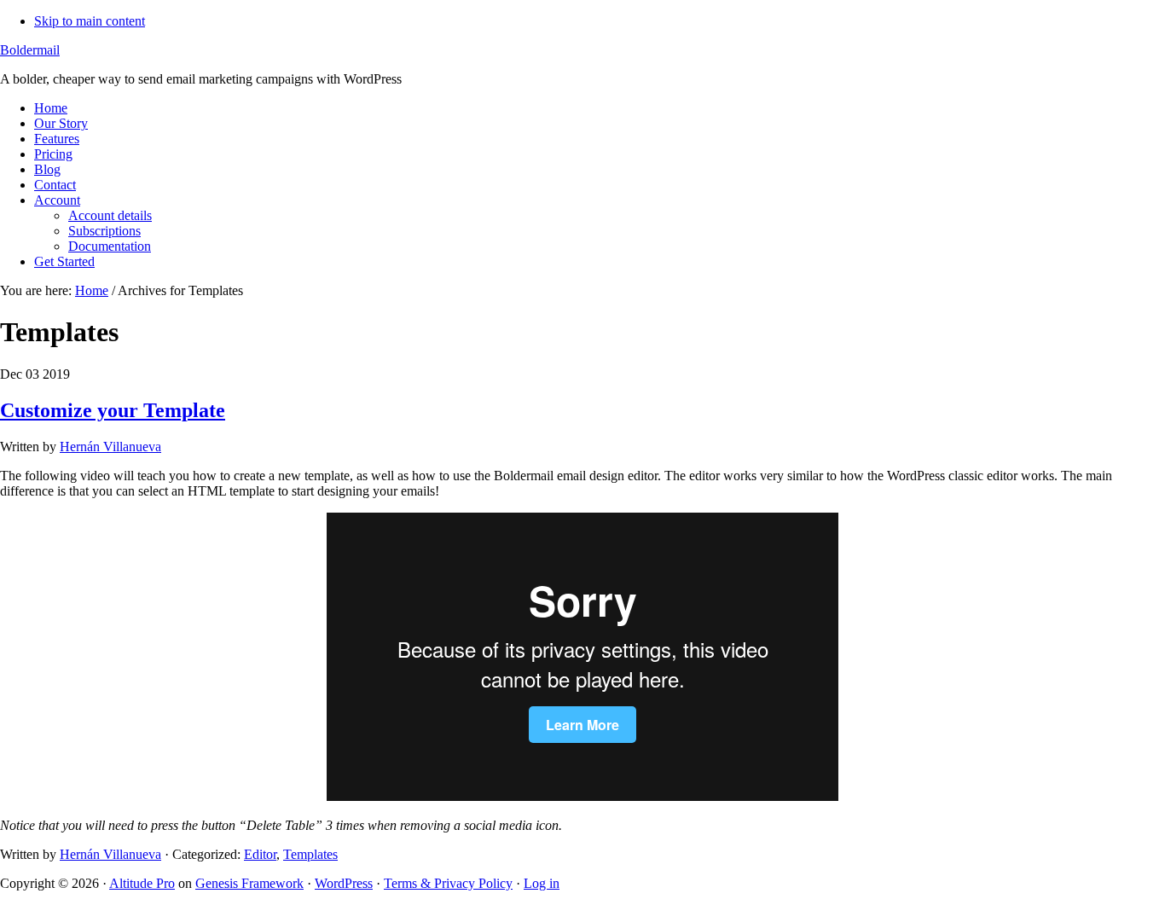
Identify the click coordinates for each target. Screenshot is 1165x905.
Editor (260, 854)
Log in (541, 883)
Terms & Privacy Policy (448, 883)
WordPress (344, 883)
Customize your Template (112, 410)
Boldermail (30, 50)
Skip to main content (89, 21)
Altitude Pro (142, 883)
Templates (310, 854)
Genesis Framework (249, 883)
